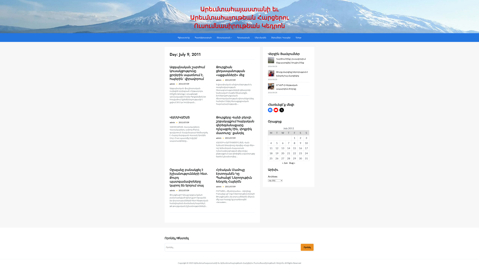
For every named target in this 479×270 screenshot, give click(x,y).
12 (276, 148)
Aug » (292, 162)
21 (288, 153)
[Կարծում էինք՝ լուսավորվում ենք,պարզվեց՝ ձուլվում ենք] (271, 60)
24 (306, 153)
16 (300, 148)
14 (288, 148)
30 (300, 158)
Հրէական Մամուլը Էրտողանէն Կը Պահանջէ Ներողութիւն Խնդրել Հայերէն (234, 175)
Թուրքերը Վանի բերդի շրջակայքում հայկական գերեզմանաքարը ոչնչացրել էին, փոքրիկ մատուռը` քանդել (235, 125)
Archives (272, 176)
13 (282, 148)
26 (276, 158)
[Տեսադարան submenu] (231, 37)
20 (282, 153)
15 (294, 148)
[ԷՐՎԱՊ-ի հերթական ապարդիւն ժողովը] (271, 87)
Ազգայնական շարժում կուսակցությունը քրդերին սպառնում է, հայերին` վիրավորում (187, 73)
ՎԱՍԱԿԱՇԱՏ (180, 117)
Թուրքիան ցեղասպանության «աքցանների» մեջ (230, 71)
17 (306, 148)
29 (294, 158)
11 (271, 148)
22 (294, 153)
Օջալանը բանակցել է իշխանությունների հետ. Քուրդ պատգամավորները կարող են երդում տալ (189, 177)
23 (300, 153)
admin (172, 84)
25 (271, 158)
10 (306, 142)
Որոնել (307, 247)
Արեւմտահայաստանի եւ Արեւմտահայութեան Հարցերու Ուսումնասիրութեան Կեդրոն (239, 17)
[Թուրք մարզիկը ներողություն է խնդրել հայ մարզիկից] (271, 73)
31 (306, 158)
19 (276, 153)
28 (288, 158)
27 (282, 158)
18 (271, 153)
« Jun (285, 162)
